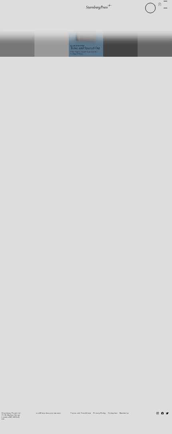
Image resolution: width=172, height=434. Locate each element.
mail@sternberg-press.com (48, 413)
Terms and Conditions (80, 413)
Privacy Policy (99, 413)
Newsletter (124, 413)
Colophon (112, 413)
